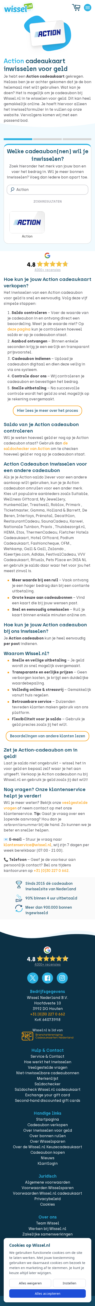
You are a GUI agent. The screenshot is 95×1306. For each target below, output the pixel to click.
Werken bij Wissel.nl (47, 1229)
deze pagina (18, 329)
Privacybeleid (47, 1199)
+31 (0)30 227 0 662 (51, 870)
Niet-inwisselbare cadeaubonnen (47, 1073)
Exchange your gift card (47, 1095)
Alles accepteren (47, 1293)
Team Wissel (47, 1223)
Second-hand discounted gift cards (47, 1100)
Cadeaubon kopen (47, 1152)
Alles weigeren (30, 1283)
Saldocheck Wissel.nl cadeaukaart (47, 1089)
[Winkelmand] (76, 7)
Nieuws (47, 1158)
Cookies (47, 1204)
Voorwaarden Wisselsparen (48, 1188)
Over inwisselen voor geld (47, 1130)
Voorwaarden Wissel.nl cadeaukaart (47, 1193)
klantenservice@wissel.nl (27, 845)
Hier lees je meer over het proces (47, 410)
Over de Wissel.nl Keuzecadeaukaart (47, 1147)
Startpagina (47, 1119)
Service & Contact (47, 1056)
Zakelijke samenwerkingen (47, 1234)
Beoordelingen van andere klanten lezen (47, 736)
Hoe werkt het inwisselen (47, 1062)
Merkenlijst (47, 1078)
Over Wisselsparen (47, 1141)
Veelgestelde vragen (47, 1067)
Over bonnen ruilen (48, 1136)
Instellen (69, 1283)
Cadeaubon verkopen (47, 1125)
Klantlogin (48, 1163)
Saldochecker (48, 1084)
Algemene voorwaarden (47, 1182)
